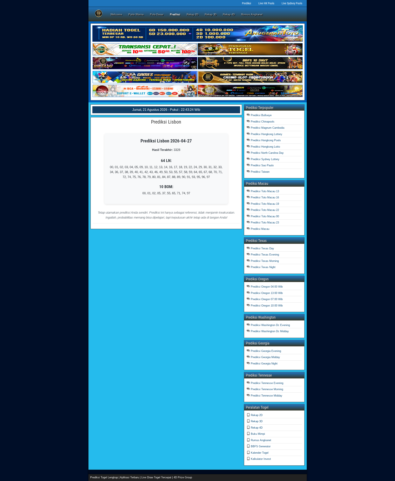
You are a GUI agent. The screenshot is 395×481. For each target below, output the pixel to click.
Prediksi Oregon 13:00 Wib (267, 293)
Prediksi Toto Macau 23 (265, 222)
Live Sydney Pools (292, 3)
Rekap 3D (210, 14)
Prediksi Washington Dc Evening (270, 325)
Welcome (116, 14)
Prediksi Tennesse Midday (266, 395)
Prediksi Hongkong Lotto (265, 146)
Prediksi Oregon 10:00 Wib (267, 305)
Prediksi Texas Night (263, 267)
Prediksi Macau (260, 228)
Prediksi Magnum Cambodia (267, 127)
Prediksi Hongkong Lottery (266, 134)
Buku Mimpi (258, 433)
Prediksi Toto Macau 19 (265, 203)
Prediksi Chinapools (262, 121)
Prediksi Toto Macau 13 (265, 191)
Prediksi (246, 3)
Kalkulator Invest (261, 458)
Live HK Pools (266, 3)
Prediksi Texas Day (262, 248)
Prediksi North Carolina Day (267, 152)
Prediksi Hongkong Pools (266, 140)
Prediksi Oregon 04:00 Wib (267, 286)
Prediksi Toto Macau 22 (265, 210)
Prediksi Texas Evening (265, 254)
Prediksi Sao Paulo (262, 165)
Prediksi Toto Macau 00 (265, 216)
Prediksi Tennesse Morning (267, 389)
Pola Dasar (157, 14)
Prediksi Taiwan (260, 171)
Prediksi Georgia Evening (266, 351)
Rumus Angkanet (252, 14)
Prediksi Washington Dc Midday (270, 331)
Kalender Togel (259, 452)
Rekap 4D (229, 14)
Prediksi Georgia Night (264, 363)
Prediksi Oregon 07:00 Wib (267, 299)
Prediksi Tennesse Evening (267, 383)
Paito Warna (136, 14)
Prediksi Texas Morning (265, 260)
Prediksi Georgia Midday (265, 357)
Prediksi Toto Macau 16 (265, 197)
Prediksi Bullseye (261, 115)
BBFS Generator (261, 446)
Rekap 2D (192, 14)
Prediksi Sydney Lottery (265, 159)
